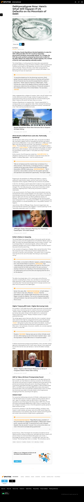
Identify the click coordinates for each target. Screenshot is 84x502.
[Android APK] (5, 493)
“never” (15, 323)
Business (29, 441)
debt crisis (19, 441)
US (32, 441)
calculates (22, 334)
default (14, 441)
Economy (37, 476)
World (22, 476)
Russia (32, 476)
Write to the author (21, 49)
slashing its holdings (33, 291)
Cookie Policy (29, 488)
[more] (49, 92)
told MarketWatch (39, 169)
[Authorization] (75, 2)
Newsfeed (24, 441)
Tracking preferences (53, 488)
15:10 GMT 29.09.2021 (17, 16)
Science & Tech (50, 476)
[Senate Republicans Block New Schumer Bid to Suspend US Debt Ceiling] (32, 117)
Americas (27, 476)
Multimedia (57, 476)
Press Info (9, 488)
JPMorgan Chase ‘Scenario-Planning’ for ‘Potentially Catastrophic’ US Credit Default (31, 229)
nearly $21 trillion (41, 154)
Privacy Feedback (44, 488)
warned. (16, 89)
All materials (14, 49)
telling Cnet (39, 263)
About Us (3, 488)
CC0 (13, 41)
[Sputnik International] (6, 3)
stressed (36, 293)
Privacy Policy (36, 488)
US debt (41, 441)
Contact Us (22, 488)
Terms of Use (15, 488)
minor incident (23, 147)
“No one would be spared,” (22, 420)
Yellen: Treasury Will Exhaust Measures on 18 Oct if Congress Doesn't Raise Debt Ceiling (30, 369)
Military (43, 476)
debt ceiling (37, 441)
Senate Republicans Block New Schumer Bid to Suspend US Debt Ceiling (32, 128)
